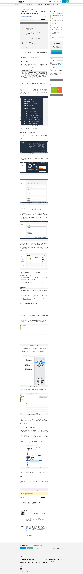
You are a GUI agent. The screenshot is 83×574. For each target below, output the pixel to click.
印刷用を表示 (23, 497)
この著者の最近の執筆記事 (29, 522)
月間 (59, 13)
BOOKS (37, 1)
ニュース (27, 1)
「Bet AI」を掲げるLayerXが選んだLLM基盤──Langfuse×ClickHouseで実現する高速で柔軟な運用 (57, 30)
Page (22, 27)
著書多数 (41, 532)
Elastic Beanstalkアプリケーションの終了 (32, 46)
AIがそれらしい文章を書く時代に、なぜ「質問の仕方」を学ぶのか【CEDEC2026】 (56, 74)
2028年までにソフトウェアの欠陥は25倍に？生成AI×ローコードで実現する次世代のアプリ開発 (57, 38)
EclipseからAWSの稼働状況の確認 (30, 43)
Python (45, 4)
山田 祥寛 (29, 16)
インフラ (34, 4)
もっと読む (22, 505)
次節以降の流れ (28, 29)
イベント (34, 1)
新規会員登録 (57, 51)
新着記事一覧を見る (56, 80)
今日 (53, 13)
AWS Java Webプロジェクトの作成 (31, 33)
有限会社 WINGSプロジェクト (39, 513)
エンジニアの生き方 (39, 4)
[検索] (21, 4)
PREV (29, 485)
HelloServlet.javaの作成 (29, 34)
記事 (30, 1)
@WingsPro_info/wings (29, 517)
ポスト (43, 497)
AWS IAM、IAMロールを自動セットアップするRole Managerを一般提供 (57, 35)
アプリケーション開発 (28, 4)
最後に (27, 47)
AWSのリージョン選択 (29, 39)
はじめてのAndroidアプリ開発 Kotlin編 (33, 532)
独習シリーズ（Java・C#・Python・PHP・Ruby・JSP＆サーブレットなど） (36, 530)
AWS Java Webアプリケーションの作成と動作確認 (33, 32)
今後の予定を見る (57, 95)
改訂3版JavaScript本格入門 (32, 531)
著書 (31, 516)
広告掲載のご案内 (59, 548)
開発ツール (48, 4)
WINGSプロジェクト (29, 513)
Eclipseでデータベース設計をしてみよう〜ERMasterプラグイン (30, 503)
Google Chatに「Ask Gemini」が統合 (56, 27)
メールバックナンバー (57, 48)
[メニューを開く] (15, 1)
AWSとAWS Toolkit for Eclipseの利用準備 (31, 25)
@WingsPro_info (39, 516)
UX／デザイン (53, 4)
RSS (36, 516)
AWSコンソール (23, 87)
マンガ (57, 4)
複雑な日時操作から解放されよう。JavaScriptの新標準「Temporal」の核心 (57, 16)
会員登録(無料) (28, 493)
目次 (34, 23)
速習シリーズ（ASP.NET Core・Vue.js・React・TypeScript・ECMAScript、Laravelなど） (36, 531)
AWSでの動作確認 (28, 42)
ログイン (26, 494)
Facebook (39, 517)
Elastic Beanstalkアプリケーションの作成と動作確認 (33, 38)
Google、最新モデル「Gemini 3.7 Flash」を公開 (57, 20)
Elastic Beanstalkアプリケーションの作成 (32, 41)
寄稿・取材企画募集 (53, 548)
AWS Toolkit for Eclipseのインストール (31, 28)
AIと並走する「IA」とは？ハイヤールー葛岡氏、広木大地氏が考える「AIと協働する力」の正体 (56, 70)
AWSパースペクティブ (29, 44)
